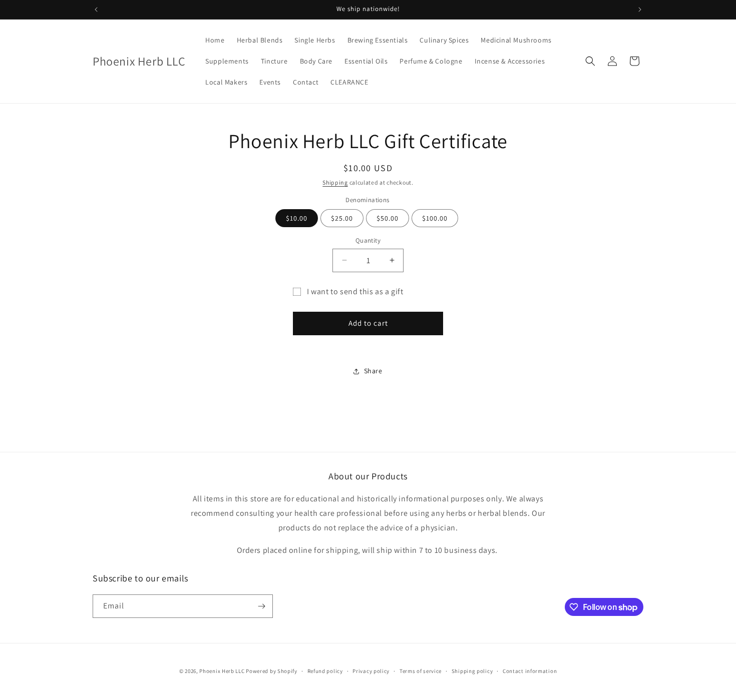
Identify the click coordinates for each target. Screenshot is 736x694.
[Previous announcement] (96, 9)
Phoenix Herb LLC (221, 670)
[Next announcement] (640, 9)
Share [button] (373, 370)
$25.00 (342, 218)
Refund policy (325, 670)
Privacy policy (371, 670)
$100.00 (435, 218)
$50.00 (388, 218)
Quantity (368, 240)
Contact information (530, 670)
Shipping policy (472, 670)
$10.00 (296, 218)
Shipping (335, 182)
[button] (590, 61)
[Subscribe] (261, 606)
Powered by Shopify (271, 670)
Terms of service (421, 670)
